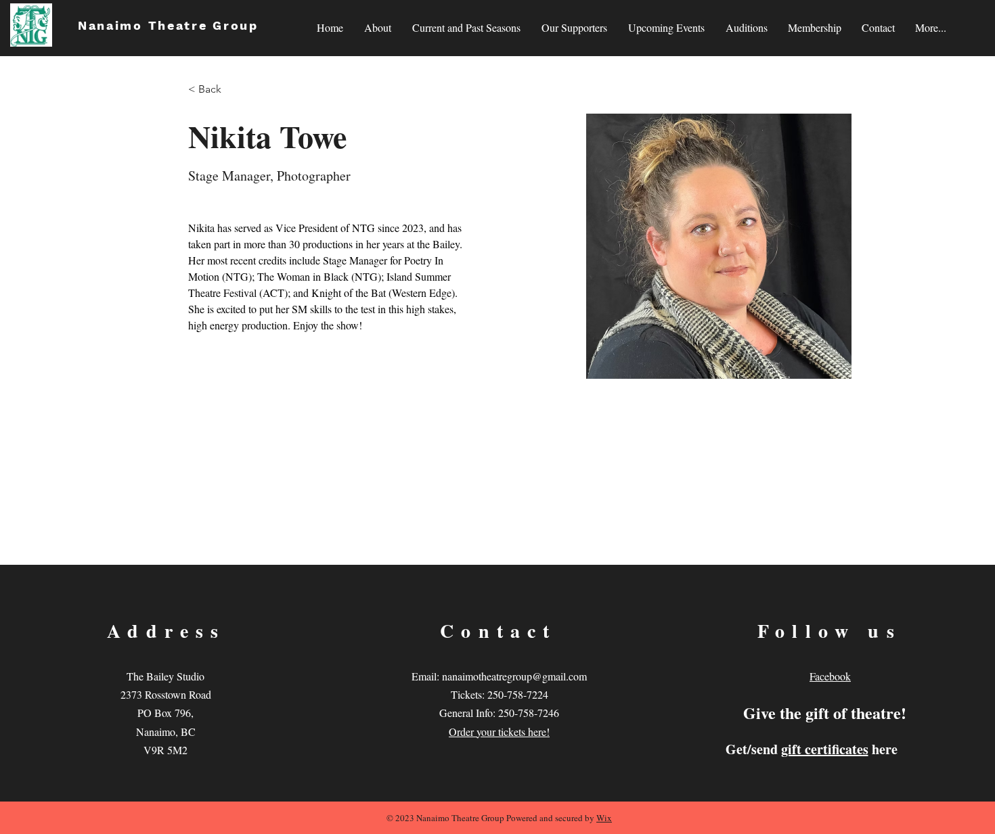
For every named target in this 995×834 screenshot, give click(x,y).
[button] (466, 28)
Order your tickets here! (499, 731)
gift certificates (824, 749)
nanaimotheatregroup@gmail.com (514, 676)
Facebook (830, 676)
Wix (604, 818)
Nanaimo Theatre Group (168, 25)
